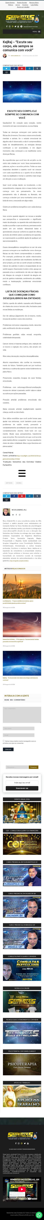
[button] (35, 31)
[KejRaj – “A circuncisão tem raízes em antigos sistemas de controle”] (22, 663)
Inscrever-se (22, 788)
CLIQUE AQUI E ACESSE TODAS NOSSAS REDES (22, 1149)
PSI (33, 1215)
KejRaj (18, 483)
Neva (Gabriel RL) (15, 55)
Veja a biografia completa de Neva (19, 560)
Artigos (9, 483)
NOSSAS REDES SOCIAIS (31, 26)
